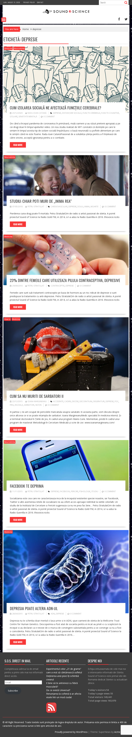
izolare (14, 116)
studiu (94, 491)
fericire (74, 491)
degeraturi (99, 401)
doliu (80, 206)
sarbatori (29, 405)
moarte (94, 206)
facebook (65, 491)
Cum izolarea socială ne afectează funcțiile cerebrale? (55, 107)
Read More (17, 144)
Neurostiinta (19, 48)
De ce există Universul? (58, 690)
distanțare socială (72, 113)
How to (7, 319)
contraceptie (58, 285)
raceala (19, 405)
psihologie (84, 491)
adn (53, 613)
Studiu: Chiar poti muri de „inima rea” (41, 201)
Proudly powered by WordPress (71, 731)
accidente (58, 401)
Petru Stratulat (36, 206)
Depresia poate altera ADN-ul (34, 608)
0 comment (49, 116)
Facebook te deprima (27, 486)
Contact (40, 2)
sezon (38, 405)
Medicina (8, 48)
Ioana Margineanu (37, 401)
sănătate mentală (28, 116)
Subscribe (13, 690)
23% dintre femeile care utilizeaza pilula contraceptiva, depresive (65, 280)
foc (116, 401)
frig (12, 405)
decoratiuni (86, 401)
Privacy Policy (29, 2)
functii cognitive (110, 113)
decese (75, 401)
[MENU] (3, 19)
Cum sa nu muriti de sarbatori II (36, 396)
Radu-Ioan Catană (37, 113)
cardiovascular (59, 206)
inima (87, 206)
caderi (67, 401)
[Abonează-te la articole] (51, 711)
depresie (57, 113)
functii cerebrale (91, 113)
